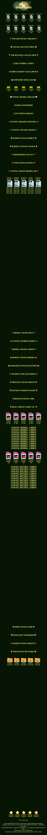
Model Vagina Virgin (23, 349)
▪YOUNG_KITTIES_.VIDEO (23, 467)
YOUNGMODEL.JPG (8, 461)
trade (40, 831)
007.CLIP (16, 189)
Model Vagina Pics (23, 333)
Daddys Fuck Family (23, 138)
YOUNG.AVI (8, 20)
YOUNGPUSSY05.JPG (38, 422)
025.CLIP (38, 193)
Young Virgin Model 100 (23, 171)
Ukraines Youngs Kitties (23, 366)
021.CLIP (38, 187)
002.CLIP (9, 189)
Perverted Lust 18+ (23, 155)
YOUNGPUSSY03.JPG (23, 422)
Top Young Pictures (23, 652)
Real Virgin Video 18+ (23, 407)
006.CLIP (16, 187)
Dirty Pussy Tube (23, 627)
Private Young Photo (23, 382)
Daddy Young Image (23, 643)
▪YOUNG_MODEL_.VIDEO (23, 427)
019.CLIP (31, 192)
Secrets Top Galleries (23, 374)
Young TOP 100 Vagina (23, 130)
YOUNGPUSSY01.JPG (8, 422)
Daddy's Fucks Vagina (23, 146)
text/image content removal (13, 831)
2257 (36, 831)
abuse (32, 831)
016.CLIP (31, 187)
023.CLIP (38, 190)
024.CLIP (38, 192)
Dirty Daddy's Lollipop (23, 72)
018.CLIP (31, 190)
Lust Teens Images (23, 113)
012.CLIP (23, 189)
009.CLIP (16, 192)
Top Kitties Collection (23, 55)
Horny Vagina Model (23, 358)
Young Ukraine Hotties (23, 122)
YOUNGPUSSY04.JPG (31, 422)
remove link (25, 831)
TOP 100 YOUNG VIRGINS (23, 39)
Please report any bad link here (23, 830)
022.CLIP (38, 189)
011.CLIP (23, 187)
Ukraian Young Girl (24, 399)
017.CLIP (31, 189)
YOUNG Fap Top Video (24, 47)
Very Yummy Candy (23, 63)
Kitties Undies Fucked (23, 390)
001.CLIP (9, 187)
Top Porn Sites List (23, 80)
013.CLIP (23, 190)
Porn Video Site (23, 820)
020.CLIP (31, 193)
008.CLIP (16, 190)
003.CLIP (9, 190)
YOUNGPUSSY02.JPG (16, 422)
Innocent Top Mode (23, 635)
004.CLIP (9, 192)
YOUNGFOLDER (10, 664)
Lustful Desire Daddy (23, 341)
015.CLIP (23, 193)
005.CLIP (9, 193)
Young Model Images (23, 97)
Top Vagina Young (23, 163)
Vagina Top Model (23, 105)
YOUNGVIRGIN (11, 815)
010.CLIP (16, 193)
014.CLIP (23, 192)
